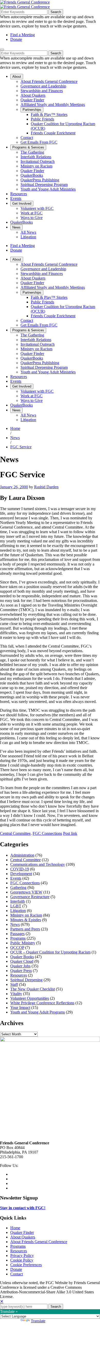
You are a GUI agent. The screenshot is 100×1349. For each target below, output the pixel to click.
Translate (38, 1321)
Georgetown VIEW (26, 892)
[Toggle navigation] (2, 49)
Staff (14, 984)
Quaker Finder (22, 1232)
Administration (22, 855)
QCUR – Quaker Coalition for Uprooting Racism (50, 952)
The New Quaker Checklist (32, 989)
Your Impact (20, 1007)
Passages (17, 933)
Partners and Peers (25, 929)
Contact (16, 1274)
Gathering (18, 887)
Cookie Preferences (26, 1265)
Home (15, 428)
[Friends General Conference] (25, 7)
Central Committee (15, 833)
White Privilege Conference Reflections (42, 1003)
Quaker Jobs (20, 966)
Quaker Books (22, 957)
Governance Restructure (29, 897)
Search (56, 12)
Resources (18, 975)
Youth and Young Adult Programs (37, 1012)
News (15, 437)
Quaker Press (21, 970)
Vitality (16, 993)
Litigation (18, 910)
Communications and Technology (37, 864)
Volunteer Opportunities (29, 998)
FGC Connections (47, 833)
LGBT (15, 906)
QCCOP (17, 947)
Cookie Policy (21, 1260)
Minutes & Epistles (25, 920)
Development (21, 873)
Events (15, 878)
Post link (70, 833)
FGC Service (21, 447)
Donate (16, 39)
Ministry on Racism (26, 915)
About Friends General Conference (38, 1241)
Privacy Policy (22, 1255)
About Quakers (22, 1237)
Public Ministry (22, 943)
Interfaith (17, 901)
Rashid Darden (46, 487)
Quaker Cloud (21, 961)
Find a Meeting (22, 35)
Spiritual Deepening (26, 980)
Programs (18, 938)
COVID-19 (19, 869)
